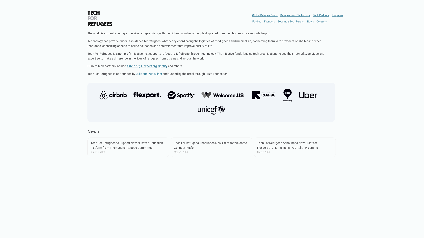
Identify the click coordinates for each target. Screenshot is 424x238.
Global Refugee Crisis (265, 15)
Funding (256, 21)
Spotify (162, 66)
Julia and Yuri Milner (149, 74)
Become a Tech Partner (291, 21)
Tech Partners (321, 15)
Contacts (322, 21)
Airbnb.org (133, 66)
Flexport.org (149, 66)
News (310, 21)
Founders (269, 21)
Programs (337, 15)
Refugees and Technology (295, 15)
